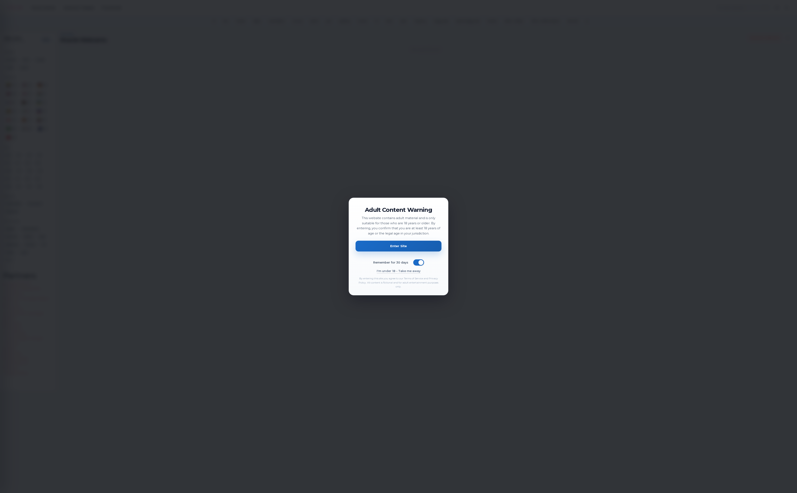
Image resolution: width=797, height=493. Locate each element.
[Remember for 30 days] (418, 262)
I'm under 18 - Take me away (399, 271)
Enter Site (398, 246)
